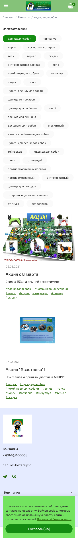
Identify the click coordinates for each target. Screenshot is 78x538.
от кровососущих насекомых (28, 195)
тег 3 (52, 108)
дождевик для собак (22, 125)
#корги (24, 293)
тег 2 (11, 56)
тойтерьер (15, 151)
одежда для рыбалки (22, 108)
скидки (53, 56)
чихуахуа (50, 38)
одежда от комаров (21, 99)
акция (12, 82)
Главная (8, 17)
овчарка (57, 73)
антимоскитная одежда (24, 64)
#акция (11, 384)
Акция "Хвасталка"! (25, 369)
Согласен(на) (39, 529)
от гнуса (13, 203)
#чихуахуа (40, 293)
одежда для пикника (22, 116)
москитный (56, 125)
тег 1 (56, 64)
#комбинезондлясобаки (51, 288)
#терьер (57, 293)
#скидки (11, 297)
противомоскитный (21, 177)
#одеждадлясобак (19, 288)
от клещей (35, 160)
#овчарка (26, 392)
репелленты (40, 203)
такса (32, 82)
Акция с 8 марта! (23, 274)
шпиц (11, 160)
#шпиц (47, 388)
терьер (31, 56)
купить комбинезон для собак (28, 134)
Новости (24, 17)
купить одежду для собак (25, 90)
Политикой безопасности (54, 519)
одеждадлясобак (19, 38)
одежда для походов (22, 186)
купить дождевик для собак (27, 142)
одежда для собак (46, 151)
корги (12, 47)
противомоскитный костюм (27, 169)
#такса (11, 293)
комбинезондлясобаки (23, 73)
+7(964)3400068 (15, 455)
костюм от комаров (41, 47)
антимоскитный (58, 177)
